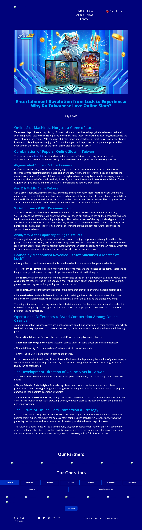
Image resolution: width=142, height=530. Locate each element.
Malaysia (9, 483)
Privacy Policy (111, 518)
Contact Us (19, 518)
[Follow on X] (49, 518)
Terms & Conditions (93, 518)
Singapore (111, 483)
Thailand (49, 483)
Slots (90, 11)
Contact (85, 19)
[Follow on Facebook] (59, 518)
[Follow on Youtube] (39, 518)
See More (71, 508)
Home (80, 11)
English (113, 11)
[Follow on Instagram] (54, 518)
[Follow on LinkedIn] (44, 518)
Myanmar (90, 483)
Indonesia (70, 483)
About (80, 15)
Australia (29, 483)
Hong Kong (33, 489)
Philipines (132, 483)
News (90, 15)
